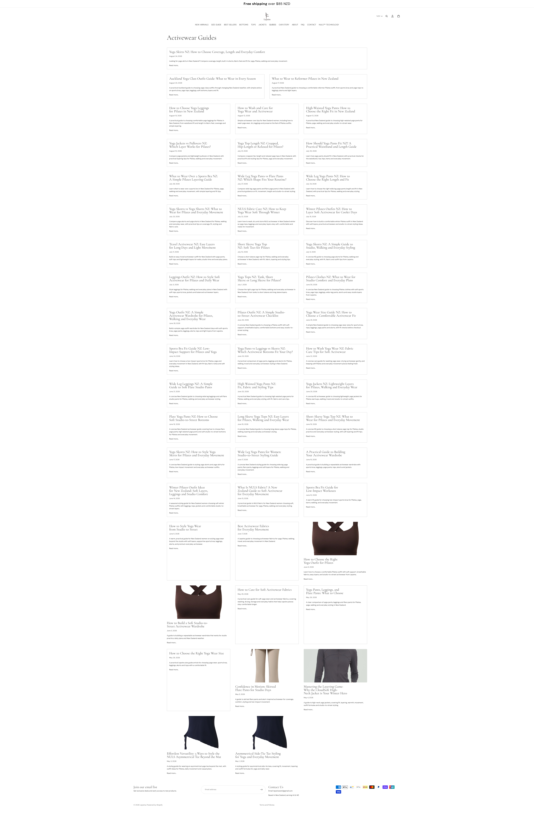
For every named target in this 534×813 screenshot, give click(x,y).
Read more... (174, 65)
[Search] (387, 16)
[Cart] (398, 16)
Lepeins (143, 805)
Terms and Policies (267, 805)
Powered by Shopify (155, 805)
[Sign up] (261, 790)
